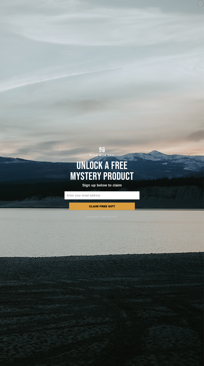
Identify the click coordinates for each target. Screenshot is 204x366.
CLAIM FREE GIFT (102, 206)
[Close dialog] (200, 3)
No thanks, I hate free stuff (102, 216)
